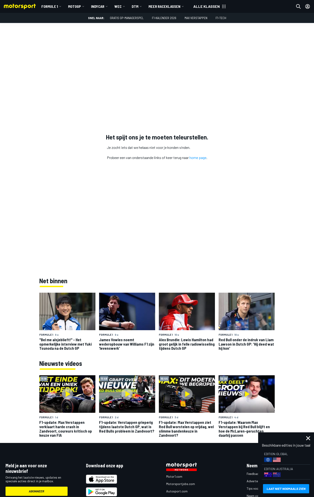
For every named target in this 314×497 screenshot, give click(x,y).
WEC (118, 6)
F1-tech (221, 18)
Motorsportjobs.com (180, 484)
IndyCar (97, 6)
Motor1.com (174, 476)
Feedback (253, 474)
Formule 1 (49, 6)
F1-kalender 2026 (164, 18)
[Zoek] (298, 6)
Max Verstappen (196, 18)
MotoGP (74, 6)
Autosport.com (177, 491)
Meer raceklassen (164, 6)
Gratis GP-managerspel (127, 18)
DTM (135, 6)
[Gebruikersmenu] (307, 6)
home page (197, 157)
